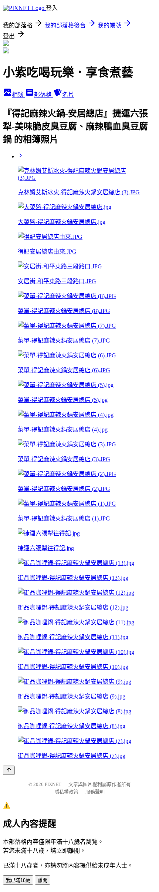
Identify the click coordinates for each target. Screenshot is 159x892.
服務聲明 (95, 791)
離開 (42, 880)
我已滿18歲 (18, 880)
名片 (68, 95)
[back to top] (9, 770)
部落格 (43, 95)
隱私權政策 (66, 791)
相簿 (18, 95)
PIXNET (53, 784)
